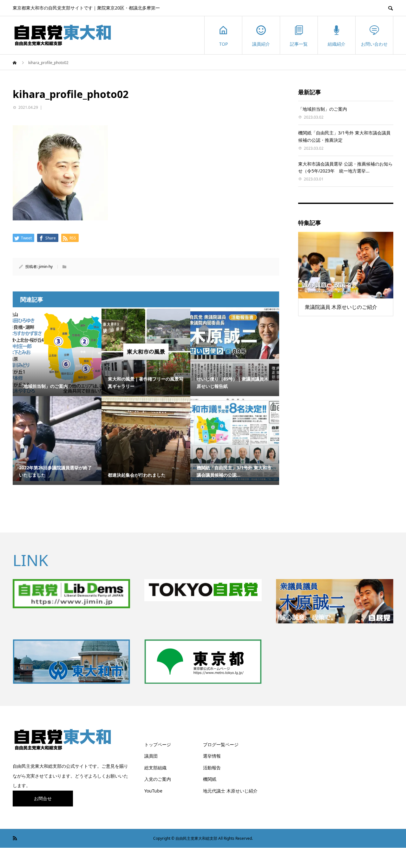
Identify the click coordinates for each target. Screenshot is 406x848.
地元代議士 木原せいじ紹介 (230, 791)
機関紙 (209, 779)
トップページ (157, 744)
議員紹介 (261, 44)
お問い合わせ (374, 44)
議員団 (151, 756)
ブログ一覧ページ (221, 744)
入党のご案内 (157, 779)
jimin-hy (46, 266)
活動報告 (212, 768)
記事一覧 (299, 44)
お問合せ (43, 798)
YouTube (153, 791)
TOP (223, 44)
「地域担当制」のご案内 (322, 109)
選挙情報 (212, 756)
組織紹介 (336, 44)
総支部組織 (155, 768)
